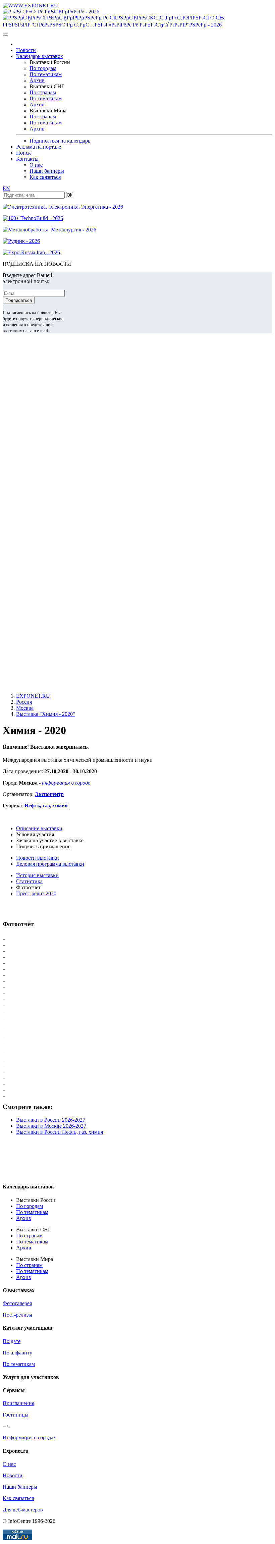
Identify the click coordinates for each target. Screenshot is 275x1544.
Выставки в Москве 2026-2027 (51, 1126)
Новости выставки (37, 858)
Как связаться (45, 177)
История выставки (37, 875)
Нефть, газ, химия (46, 805)
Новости (26, 50)
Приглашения (18, 1403)
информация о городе (66, 783)
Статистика (29, 881)
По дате (11, 1341)
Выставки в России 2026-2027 (50, 1120)
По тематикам (46, 74)
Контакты (27, 159)
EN (6, 188)
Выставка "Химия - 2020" (45, 714)
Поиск (23, 153)
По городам (43, 68)
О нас (36, 165)
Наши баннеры (47, 171)
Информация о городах (29, 1437)
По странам (43, 92)
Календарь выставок (39, 56)
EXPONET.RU (33, 696)
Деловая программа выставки (50, 864)
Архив (37, 80)
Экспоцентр (49, 794)
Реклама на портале (38, 147)
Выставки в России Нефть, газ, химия (59, 1132)
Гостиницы (16, 1415)
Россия (24, 702)
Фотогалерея (17, 1303)
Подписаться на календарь (60, 141)
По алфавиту (17, 1352)
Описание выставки (39, 828)
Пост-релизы (17, 1315)
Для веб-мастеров (23, 1509)
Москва (25, 708)
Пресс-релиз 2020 (36, 893)
